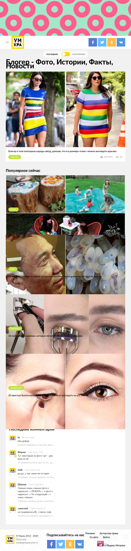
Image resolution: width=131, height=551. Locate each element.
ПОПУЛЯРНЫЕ (78, 54)
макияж (15, 329)
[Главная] (17, 42)
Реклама (90, 533)
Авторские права (109, 533)
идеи (13, 210)
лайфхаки (16, 388)
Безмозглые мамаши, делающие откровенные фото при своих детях (51, 515)
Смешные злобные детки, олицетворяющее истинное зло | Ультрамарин (53, 501)
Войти (106, 537)
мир (13, 269)
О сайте (94, 537)
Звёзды (15, 157)
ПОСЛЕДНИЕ (52, 54)
